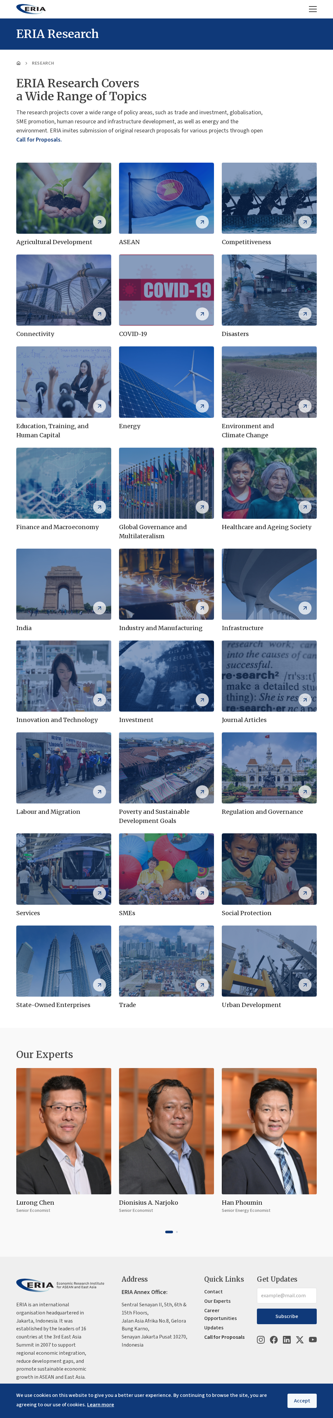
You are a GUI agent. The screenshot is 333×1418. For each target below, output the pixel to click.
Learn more (100, 1404)
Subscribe (286, 1316)
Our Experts (217, 1301)
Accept (302, 1400)
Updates (213, 1327)
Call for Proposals (224, 1337)
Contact (213, 1291)
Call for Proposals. (39, 140)
